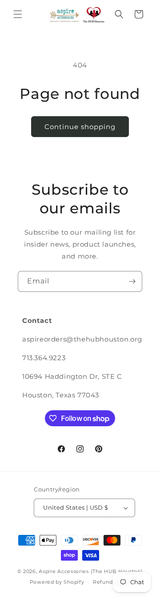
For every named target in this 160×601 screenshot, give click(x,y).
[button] (18, 14)
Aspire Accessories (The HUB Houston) (91, 571)
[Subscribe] (132, 281)
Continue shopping (80, 126)
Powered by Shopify (57, 582)
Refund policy (111, 582)
